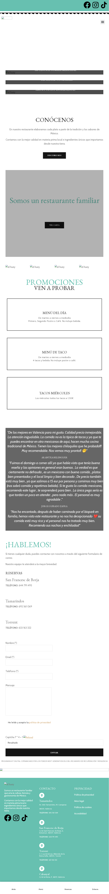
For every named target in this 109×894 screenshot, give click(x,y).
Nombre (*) (11, 643)
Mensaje (10, 685)
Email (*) (10, 657)
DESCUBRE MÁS (54, 155)
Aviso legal (79, 801)
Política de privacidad (84, 795)
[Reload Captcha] (28, 736)
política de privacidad (40, 722)
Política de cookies (83, 807)
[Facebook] (87, 5)
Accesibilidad (80, 813)
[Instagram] (95, 5)
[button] (102, 22)
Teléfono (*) (12, 671)
